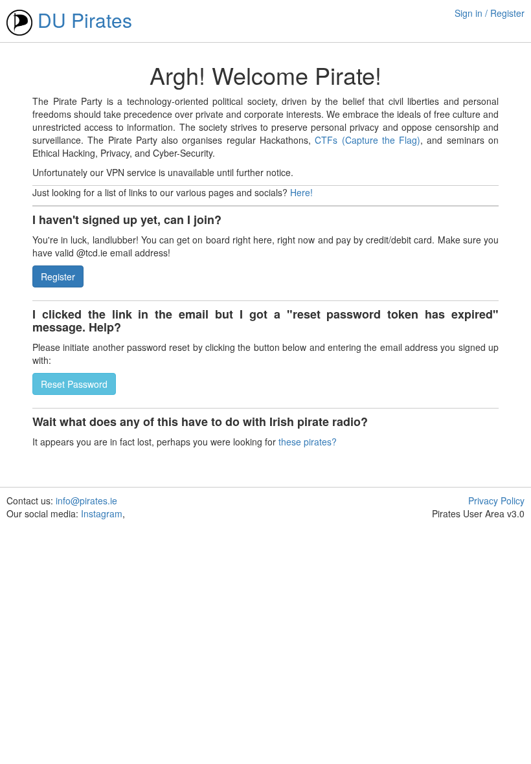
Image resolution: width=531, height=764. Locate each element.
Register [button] (58, 276)
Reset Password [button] (74, 383)
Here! (301, 192)
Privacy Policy (496, 500)
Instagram (101, 513)
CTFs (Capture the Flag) (367, 139)
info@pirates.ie (86, 500)
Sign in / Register (490, 12)
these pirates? (307, 441)
